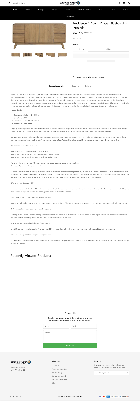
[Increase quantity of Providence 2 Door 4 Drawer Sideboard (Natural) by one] (83, 49)
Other (124, 10)
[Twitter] (20, 396)
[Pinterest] (10, 396)
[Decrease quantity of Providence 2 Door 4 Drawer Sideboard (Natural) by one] (75, 49)
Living (40, 10)
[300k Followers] (14, 396)
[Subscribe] (127, 372)
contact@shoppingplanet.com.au (60, 320)
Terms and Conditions (59, 369)
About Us (55, 365)
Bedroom (26, 10)
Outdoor (67, 10)
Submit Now (70, 345)
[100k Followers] (17, 396)
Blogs (54, 383)
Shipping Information (59, 379)
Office (100, 10)
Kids (112, 10)
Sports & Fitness (84, 10)
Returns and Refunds (59, 376)
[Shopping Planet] (70, 3)
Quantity (76, 44)
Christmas (70, 16)
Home (15, 10)
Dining (53, 10)
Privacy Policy (57, 372)
